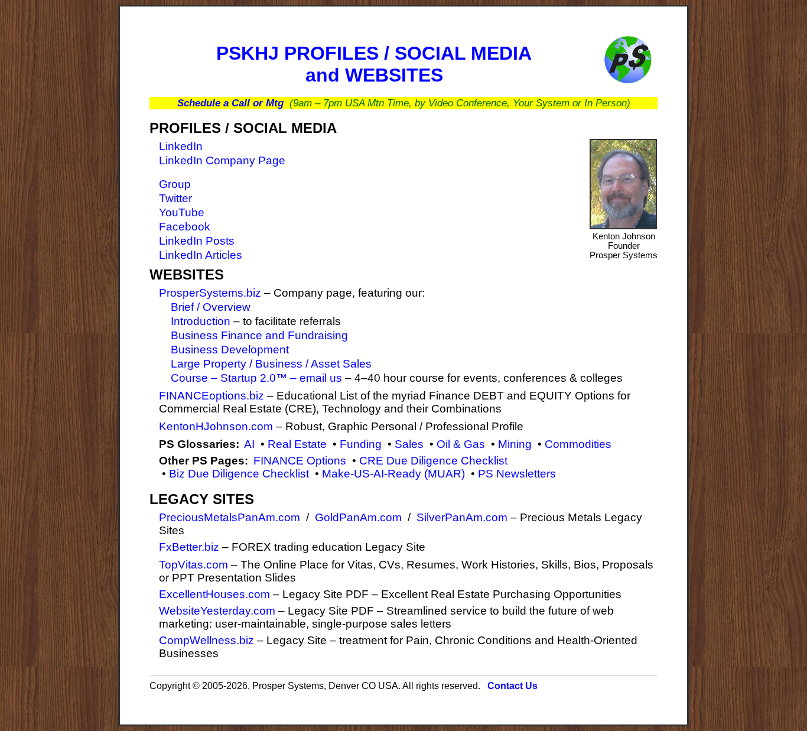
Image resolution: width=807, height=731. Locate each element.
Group (175, 184)
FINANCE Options (299, 460)
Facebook (184, 226)
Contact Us (512, 686)
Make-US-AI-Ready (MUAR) (393, 473)
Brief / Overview (210, 307)
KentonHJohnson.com (216, 426)
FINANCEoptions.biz (211, 395)
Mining (515, 444)
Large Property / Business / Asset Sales (271, 364)
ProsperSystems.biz (210, 293)
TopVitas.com (193, 564)
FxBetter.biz (189, 547)
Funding (361, 444)
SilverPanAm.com (461, 517)
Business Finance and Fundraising (259, 335)
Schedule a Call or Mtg (230, 103)
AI (249, 444)
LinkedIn (181, 146)
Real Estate (297, 444)
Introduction (200, 321)
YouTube (181, 212)
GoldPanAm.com (358, 517)
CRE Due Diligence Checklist (433, 460)
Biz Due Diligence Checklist (239, 473)
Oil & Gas (461, 444)
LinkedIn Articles (200, 255)
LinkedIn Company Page (222, 160)
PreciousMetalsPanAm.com (229, 517)
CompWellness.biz (206, 640)
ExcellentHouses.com (214, 594)
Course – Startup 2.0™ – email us (256, 378)
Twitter (175, 198)
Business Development (230, 349)
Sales (409, 444)
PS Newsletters (517, 473)
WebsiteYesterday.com (217, 611)
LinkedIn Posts (197, 241)
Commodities (578, 444)
